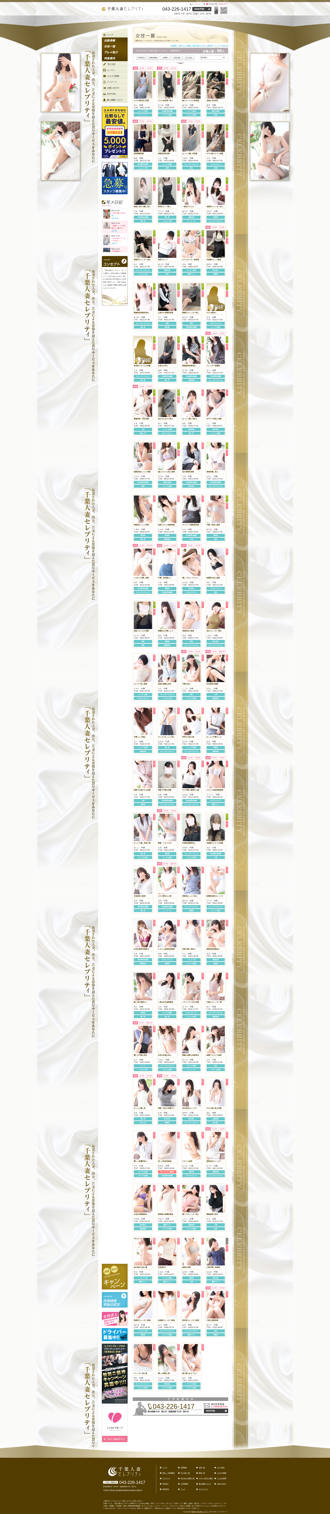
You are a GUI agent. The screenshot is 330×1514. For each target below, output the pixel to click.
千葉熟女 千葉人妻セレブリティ (200, 1511)
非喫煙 (165, 58)
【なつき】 (115, 218)
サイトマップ (196, 4)
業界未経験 (153, 58)
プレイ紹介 (221, 1467)
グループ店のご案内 (206, 1478)
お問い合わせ (221, 1484)
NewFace (141, 57)
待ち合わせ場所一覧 (188, 1478)
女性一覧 (202, 1467)
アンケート (166, 1478)
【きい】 (114, 243)
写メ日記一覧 (185, 1473)
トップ (164, 1467)
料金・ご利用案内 (168, 1473)
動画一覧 (202, 1473)
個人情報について (205, 1484)
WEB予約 (199, 9)
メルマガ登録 (221, 1473)
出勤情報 (184, 1467)
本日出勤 (177, 58)
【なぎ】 (114, 230)
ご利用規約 (184, 1484)
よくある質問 (221, 1478)
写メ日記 (189, 58)
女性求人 (165, 1484)
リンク (183, 1489)
